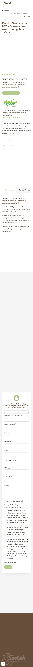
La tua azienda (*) (10, 424)
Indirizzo (7, 433)
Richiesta (7, 485)
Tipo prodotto (20, 13)
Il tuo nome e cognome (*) (13, 415)
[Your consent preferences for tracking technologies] (3, 664)
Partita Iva (7, 442)
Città (6, 450)
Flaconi (27, 13)
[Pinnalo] (13, 145)
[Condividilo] (4, 145)
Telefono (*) (8, 476)
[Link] (6, 4)
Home (13, 13)
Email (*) (7, 468)
